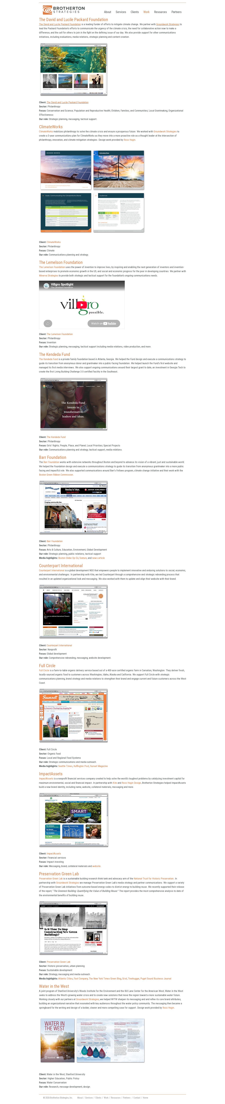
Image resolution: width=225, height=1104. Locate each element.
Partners (176, 12)
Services (121, 12)
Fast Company (81, 978)
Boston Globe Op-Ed (68, 557)
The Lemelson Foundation (52, 267)
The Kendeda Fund (48, 359)
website (96, 866)
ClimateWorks (46, 131)
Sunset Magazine (99, 766)
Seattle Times (65, 766)
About (107, 12)
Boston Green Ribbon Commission (56, 474)
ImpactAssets (46, 778)
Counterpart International (51, 570)
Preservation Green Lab (51, 878)
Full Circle (44, 670)
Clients (135, 12)
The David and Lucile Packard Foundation (60, 24)
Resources (160, 12)
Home (145, 1097)
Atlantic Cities (65, 978)
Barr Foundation (51, 462)
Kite (115, 782)
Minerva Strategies (48, 275)
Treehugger (133, 978)
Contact (136, 1097)
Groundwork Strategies (167, 24)
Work (146, 12)
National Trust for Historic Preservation (154, 878)
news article (98, 557)
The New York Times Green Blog (105, 978)
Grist (124, 978)
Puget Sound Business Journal (155, 978)
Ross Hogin (129, 139)
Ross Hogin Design (131, 782)
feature (83, 557)
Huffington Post (81, 766)
